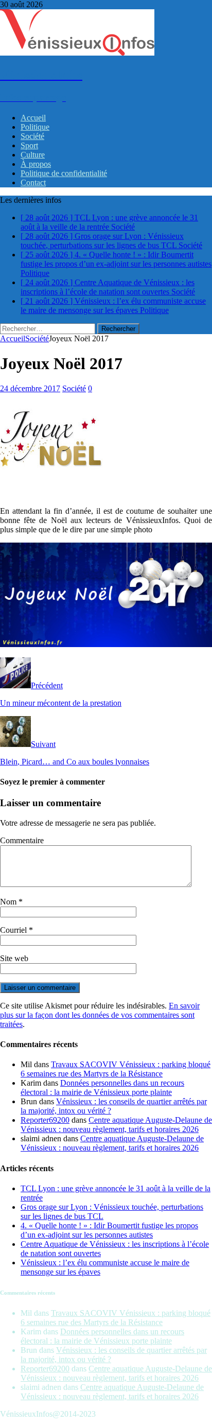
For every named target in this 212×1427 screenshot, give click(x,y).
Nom (9, 901)
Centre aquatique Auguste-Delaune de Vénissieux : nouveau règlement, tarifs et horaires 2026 (116, 1125)
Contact (33, 182)
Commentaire (22, 840)
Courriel (14, 930)
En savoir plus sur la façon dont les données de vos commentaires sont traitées (100, 1015)
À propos (36, 164)
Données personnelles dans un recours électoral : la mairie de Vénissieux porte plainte (102, 1087)
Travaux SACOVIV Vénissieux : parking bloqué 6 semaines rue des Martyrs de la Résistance (115, 1069)
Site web (14, 958)
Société (32, 136)
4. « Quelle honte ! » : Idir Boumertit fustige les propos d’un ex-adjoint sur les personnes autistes (109, 1230)
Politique (35, 127)
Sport (29, 145)
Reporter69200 (45, 1120)
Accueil (33, 117)
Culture (33, 154)
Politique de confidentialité (64, 173)
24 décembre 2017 (30, 388)
